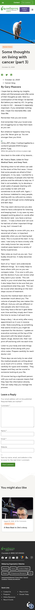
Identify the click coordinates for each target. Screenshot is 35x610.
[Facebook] (2, 558)
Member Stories (7, 47)
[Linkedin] (17, 558)
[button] (32, 9)
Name (4, 431)
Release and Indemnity (14, 579)
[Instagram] (10, 558)
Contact (17, 2)
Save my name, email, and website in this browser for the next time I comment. (16, 458)
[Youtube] (13, 558)
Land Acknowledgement (7, 577)
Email (3, 439)
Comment (5, 406)
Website (4, 447)
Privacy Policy (19, 577)
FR (3, 3)
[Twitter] (6, 558)
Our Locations (26, 2)
